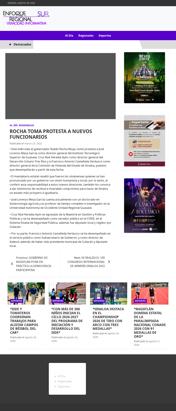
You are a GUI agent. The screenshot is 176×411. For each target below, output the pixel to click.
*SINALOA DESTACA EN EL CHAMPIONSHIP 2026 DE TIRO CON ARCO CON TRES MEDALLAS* (108, 319)
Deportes (105, 35)
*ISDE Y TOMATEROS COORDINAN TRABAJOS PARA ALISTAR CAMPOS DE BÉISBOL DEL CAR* (24, 321)
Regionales (86, 35)
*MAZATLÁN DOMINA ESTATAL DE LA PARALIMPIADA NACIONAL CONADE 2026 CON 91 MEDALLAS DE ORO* (150, 323)
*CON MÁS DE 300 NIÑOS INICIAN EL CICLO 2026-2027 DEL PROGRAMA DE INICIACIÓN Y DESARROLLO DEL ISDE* (67, 321)
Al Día (69, 35)
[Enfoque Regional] (26, 18)
